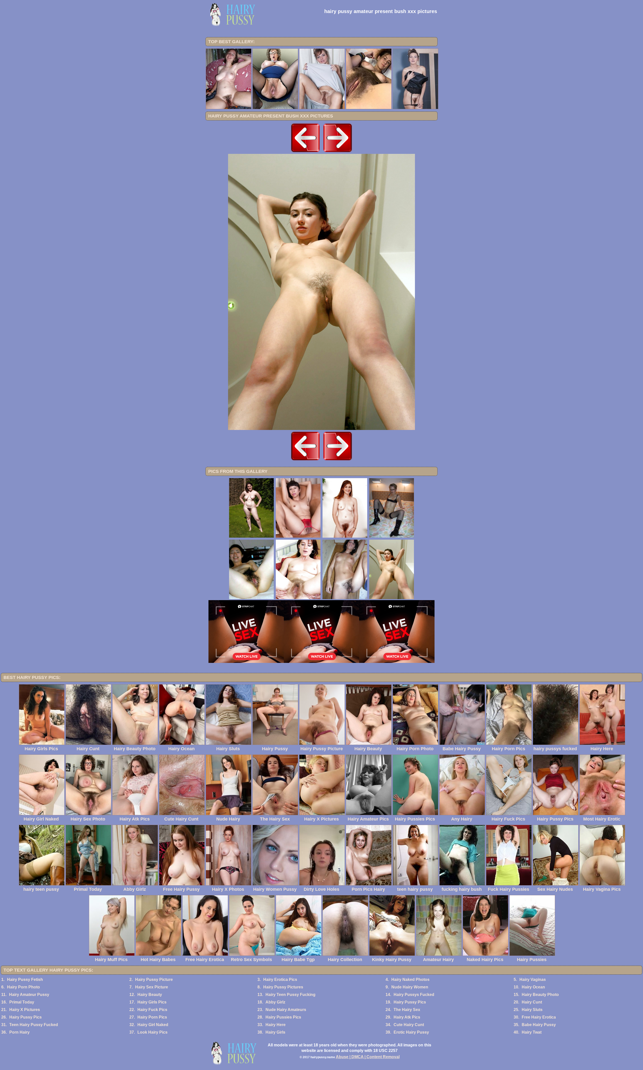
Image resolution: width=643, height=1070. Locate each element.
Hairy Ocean (533, 987)
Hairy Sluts (532, 1010)
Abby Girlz (275, 1002)
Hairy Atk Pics (407, 1017)
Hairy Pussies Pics (283, 1017)
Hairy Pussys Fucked (414, 994)
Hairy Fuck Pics (152, 1010)
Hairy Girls (275, 1032)
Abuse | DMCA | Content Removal (368, 1057)
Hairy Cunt (532, 1002)
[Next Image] (338, 152)
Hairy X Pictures (24, 1010)
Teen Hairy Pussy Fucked (33, 1025)
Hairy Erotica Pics (280, 979)
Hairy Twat (532, 1032)
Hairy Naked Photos (410, 979)
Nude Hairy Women (409, 987)
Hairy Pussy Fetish (25, 979)
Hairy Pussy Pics (410, 1002)
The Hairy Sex (407, 1010)
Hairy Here (275, 1025)
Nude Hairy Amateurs (285, 1010)
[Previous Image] (305, 152)
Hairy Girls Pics (152, 1002)
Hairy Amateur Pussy (29, 994)
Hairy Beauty (149, 994)
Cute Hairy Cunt (409, 1025)
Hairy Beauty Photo (540, 994)
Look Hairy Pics (152, 1032)
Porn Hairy (19, 1032)
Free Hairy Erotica (539, 1017)
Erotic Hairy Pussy (411, 1032)
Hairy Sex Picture (151, 987)
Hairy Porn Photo (23, 987)
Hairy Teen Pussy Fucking (290, 994)
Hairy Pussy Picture (154, 979)
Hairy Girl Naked (152, 1025)
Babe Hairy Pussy (539, 1025)
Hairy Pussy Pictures (283, 987)
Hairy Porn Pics (152, 1017)
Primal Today (21, 1002)
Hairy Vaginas (532, 979)
